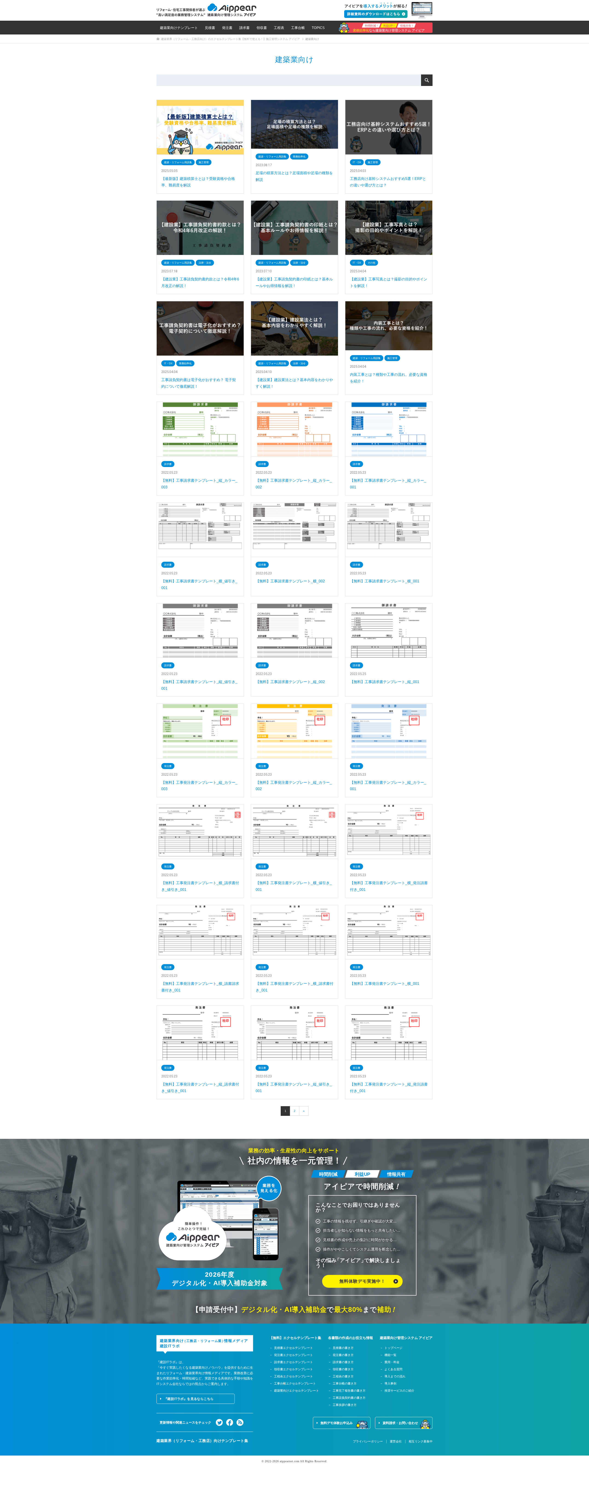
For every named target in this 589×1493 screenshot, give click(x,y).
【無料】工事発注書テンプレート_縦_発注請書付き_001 (389, 1087)
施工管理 (204, 162)
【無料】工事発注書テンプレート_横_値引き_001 (294, 886)
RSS (240, 1422)
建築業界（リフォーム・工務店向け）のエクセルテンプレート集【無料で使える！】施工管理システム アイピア (230, 39)
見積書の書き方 (343, 1348)
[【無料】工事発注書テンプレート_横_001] (388, 932)
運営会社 (396, 1441)
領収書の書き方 (343, 1369)
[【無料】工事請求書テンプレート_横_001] (388, 530)
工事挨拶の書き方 (345, 1405)
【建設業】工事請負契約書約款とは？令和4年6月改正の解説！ (200, 282)
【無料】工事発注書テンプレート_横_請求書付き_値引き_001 (200, 886)
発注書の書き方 (343, 1355)
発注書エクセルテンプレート (293, 1355)
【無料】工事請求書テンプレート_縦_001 (384, 682)
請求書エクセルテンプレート (293, 1362)
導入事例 (390, 1383)
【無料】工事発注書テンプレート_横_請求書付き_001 (294, 987)
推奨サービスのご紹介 (399, 1390)
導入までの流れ (394, 1376)
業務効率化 (299, 156)
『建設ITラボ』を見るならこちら (189, 1399)
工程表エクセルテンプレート (293, 1376)
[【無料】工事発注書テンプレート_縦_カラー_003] (200, 731)
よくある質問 (393, 1369)
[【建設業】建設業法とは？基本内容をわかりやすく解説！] (294, 328)
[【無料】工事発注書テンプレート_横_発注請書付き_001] (388, 831)
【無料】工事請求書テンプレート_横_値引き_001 (199, 584)
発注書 (227, 28)
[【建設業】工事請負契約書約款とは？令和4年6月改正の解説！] (200, 228)
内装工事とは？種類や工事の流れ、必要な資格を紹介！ (388, 378)
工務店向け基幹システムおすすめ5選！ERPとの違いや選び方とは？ (388, 182)
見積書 (210, 28)
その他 (371, 262)
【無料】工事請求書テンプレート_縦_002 (290, 682)
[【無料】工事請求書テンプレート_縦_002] (294, 630)
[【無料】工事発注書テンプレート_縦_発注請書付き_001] (388, 1033)
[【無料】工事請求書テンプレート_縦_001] (388, 630)
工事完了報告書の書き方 (349, 1390)
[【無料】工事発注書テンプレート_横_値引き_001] (294, 831)
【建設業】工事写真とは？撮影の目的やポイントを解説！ (388, 282)
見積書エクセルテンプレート (293, 1348)
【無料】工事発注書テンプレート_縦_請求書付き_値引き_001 (200, 1087)
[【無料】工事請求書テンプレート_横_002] (294, 530)
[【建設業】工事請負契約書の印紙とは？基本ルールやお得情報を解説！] (294, 228)
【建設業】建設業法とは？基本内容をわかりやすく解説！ (294, 383)
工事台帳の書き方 (345, 1383)
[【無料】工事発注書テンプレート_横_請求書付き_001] (294, 932)
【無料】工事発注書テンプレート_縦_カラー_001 (388, 786)
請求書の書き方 (343, 1362)
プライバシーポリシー (368, 1441)
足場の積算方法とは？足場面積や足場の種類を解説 (294, 176)
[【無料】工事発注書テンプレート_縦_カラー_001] (388, 731)
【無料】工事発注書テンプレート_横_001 (384, 984)
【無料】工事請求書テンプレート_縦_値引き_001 (199, 685)
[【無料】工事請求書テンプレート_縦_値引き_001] (200, 630)
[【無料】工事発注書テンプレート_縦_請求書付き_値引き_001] (200, 1033)
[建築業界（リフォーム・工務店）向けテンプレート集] (206, 10)
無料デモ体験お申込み (336, 1423)
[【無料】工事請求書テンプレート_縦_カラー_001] (388, 429)
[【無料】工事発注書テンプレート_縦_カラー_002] (294, 731)
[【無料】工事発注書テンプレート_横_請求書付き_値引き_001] (200, 831)
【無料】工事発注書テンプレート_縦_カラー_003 (199, 786)
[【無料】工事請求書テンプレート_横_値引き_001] (200, 530)
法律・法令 (205, 262)
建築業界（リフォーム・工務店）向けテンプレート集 (202, 1441)
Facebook (229, 1422)
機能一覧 (390, 1355)
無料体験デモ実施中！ (362, 1281)
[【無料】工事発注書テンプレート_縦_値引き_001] (294, 1033)
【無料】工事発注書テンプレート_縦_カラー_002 (294, 786)
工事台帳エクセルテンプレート (295, 1383)
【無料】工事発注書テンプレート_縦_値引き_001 (294, 1087)
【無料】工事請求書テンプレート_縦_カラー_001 (388, 484)
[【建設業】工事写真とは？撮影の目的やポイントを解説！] (388, 228)
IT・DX (357, 162)
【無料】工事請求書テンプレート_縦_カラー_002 (294, 484)
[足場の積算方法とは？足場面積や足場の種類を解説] (294, 124)
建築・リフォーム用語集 (178, 162)
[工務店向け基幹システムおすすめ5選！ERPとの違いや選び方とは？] (388, 127)
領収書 (262, 28)
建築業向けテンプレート (179, 28)
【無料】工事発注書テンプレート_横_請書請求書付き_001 (200, 987)
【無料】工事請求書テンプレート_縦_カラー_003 (199, 484)
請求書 (244, 28)
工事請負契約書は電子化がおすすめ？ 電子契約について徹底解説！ (198, 383)
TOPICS (318, 28)
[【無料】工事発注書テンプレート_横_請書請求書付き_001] (200, 932)
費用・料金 (391, 1362)
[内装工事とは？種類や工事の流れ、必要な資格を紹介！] (388, 325)
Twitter (219, 1422)
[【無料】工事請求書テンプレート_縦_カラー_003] (200, 429)
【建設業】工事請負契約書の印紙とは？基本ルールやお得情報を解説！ (294, 282)
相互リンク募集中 (421, 1441)
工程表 (279, 28)
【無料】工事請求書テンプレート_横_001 (384, 581)
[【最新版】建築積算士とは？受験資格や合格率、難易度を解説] (200, 127)
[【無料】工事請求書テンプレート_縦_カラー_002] (294, 429)
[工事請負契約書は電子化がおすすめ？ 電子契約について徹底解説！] (200, 328)
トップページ (393, 1348)
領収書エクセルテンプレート (293, 1369)
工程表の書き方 (343, 1376)
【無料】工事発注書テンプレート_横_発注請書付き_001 (389, 886)
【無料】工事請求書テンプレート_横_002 (290, 581)
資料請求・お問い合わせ (400, 1423)
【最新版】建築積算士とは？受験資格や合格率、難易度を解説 (198, 182)
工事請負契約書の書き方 (349, 1397)
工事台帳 (298, 28)
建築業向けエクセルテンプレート (296, 1390)
